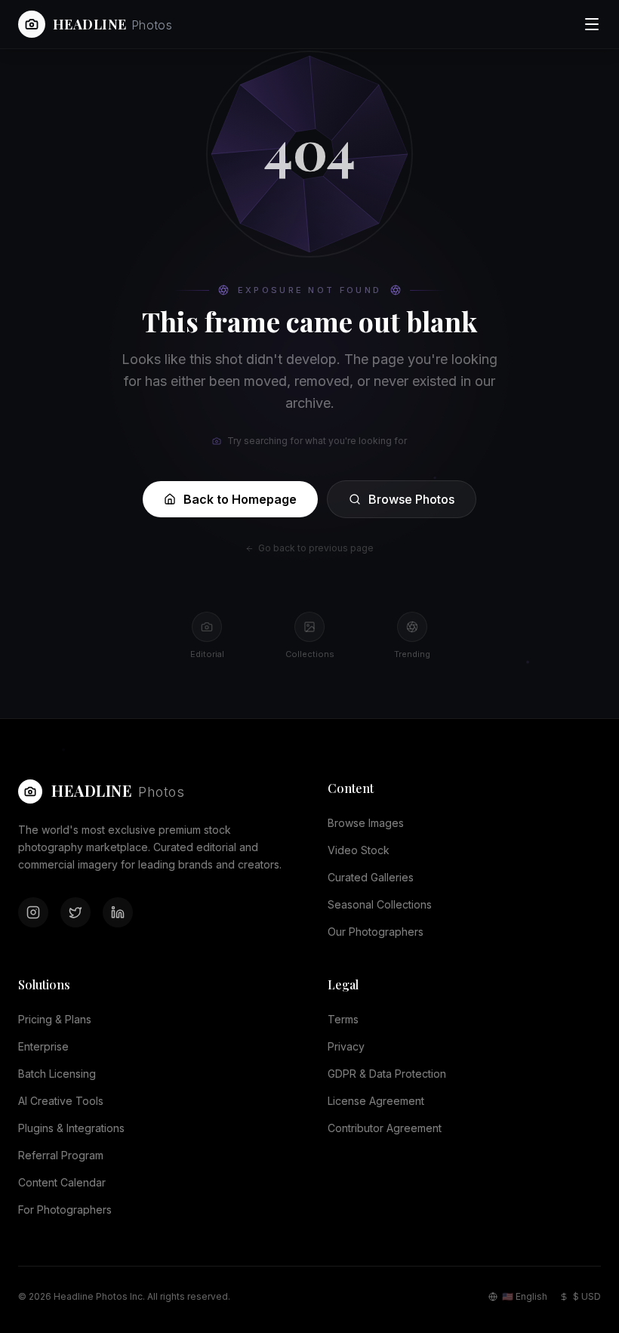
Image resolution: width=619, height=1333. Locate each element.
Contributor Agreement (385, 1128)
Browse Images (366, 822)
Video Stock (359, 850)
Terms (343, 1019)
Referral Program (60, 1155)
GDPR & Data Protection (387, 1073)
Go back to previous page (316, 548)
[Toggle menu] (592, 24)
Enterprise (43, 1046)
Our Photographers (375, 931)
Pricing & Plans (54, 1019)
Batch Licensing (57, 1073)
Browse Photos (411, 499)
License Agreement (376, 1100)
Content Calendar (62, 1182)
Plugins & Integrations (71, 1128)
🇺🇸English (524, 1296)
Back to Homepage (240, 499)
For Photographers (65, 1209)
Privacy (346, 1046)
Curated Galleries (371, 877)
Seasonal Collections (380, 904)
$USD (587, 1296)
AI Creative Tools (60, 1100)
